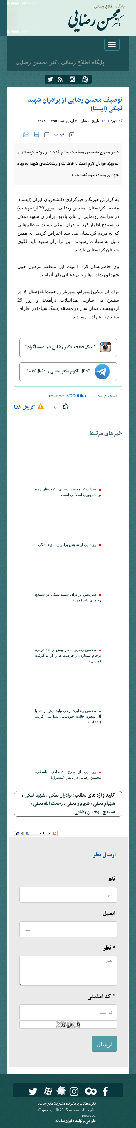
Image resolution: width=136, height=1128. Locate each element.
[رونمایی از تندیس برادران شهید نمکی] (68, 519)
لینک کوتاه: (107, 396)
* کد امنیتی (101, 996)
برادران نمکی (60, 795)
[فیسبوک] (105, 1092)
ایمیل (109, 914)
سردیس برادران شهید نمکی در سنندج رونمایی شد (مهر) (68, 597)
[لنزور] (60, 1092)
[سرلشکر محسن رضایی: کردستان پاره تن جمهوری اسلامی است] (68, 463)
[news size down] (46, 134)
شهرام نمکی (104, 804)
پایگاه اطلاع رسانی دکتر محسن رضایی (60, 62)
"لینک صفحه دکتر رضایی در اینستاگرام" (61, 347)
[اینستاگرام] (72, 79)
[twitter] (50, 79)
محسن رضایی (87, 812)
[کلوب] (89, 1091)
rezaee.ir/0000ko (67, 395)
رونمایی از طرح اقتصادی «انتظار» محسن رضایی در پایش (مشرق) (68, 774)
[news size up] (71, 134)
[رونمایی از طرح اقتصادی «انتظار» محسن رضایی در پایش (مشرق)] (68, 746)
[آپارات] (85, 79)
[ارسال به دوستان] (26, 134)
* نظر (109, 948)
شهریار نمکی (78, 804)
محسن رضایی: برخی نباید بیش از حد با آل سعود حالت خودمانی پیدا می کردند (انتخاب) (68, 716)
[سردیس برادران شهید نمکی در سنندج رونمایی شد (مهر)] (68, 569)
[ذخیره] (36, 134)
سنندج (109, 812)
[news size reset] (59, 134)
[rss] (60, 79)
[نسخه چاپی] (19, 134)
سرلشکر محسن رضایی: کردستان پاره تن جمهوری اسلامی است (68, 492)
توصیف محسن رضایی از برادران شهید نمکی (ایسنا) (75, 104)
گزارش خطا (25, 407)
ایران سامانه (64, 1121)
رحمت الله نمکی (48, 804)
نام (111, 879)
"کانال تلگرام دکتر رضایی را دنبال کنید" (59, 371)
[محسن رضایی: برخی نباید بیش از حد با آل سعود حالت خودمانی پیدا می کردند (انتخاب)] (68, 685)
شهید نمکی (34, 795)
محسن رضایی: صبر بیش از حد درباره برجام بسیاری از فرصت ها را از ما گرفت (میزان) (68, 655)
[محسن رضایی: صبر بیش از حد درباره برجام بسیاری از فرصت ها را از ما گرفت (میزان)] (68, 624)
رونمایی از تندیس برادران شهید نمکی (67, 545)
